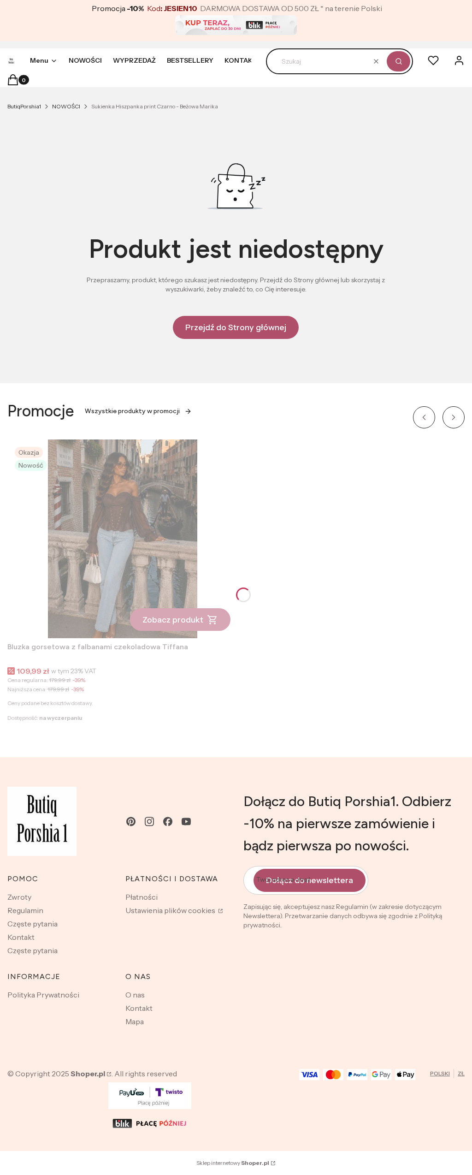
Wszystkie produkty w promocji (132, 411)
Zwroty (19, 897)
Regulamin (25, 910)
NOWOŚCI (66, 106)
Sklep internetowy (232, 1162)
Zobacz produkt (172, 620)
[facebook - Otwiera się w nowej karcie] (167, 821)
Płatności (141, 897)
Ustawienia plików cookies (171, 910)
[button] (398, 61)
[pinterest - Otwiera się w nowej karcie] (130, 821)
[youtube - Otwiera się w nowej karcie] (186, 821)
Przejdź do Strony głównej (235, 327)
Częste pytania (32, 923)
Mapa (134, 1021)
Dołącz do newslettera (309, 880)
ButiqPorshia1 (24, 106)
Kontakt (21, 937)
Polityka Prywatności (43, 994)
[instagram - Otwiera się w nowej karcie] (149, 821)
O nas (135, 994)
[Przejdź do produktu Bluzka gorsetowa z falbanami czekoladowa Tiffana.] (122, 538)
